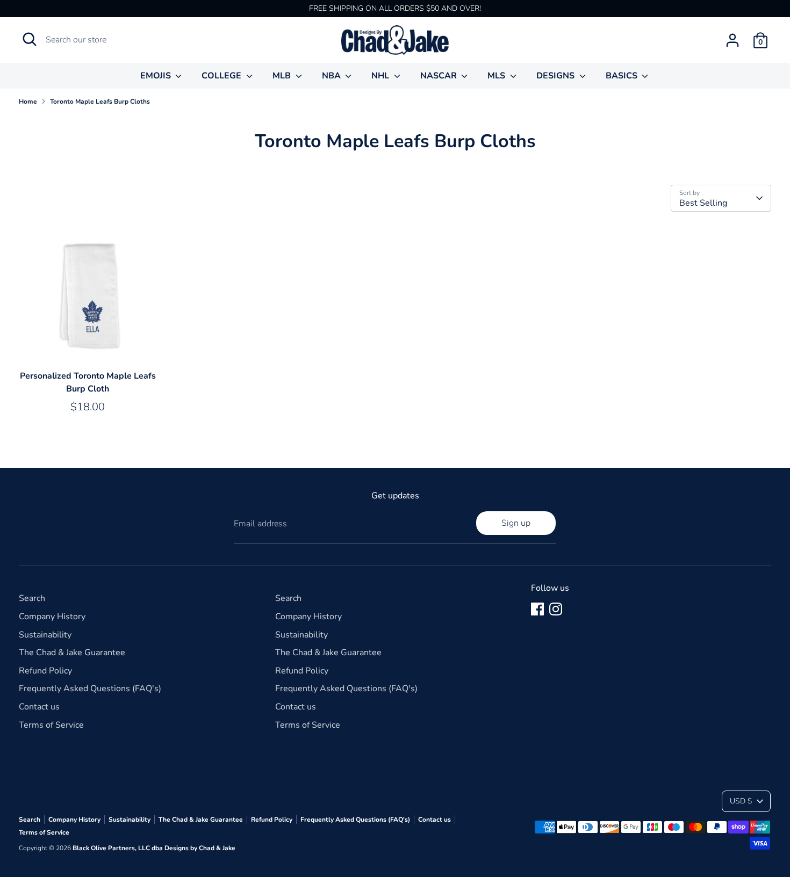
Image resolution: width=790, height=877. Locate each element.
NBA (332, 76)
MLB (282, 76)
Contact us (39, 707)
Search (32, 598)
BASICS (623, 76)
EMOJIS (156, 76)
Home (28, 101)
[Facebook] (537, 609)
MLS (497, 76)
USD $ (741, 801)
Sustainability (45, 635)
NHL (381, 76)
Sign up (515, 523)
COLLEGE (222, 76)
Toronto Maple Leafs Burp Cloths (100, 101)
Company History (52, 616)
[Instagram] (555, 609)
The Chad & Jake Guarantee (72, 652)
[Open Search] (29, 39)
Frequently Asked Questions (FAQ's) (90, 688)
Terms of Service (51, 725)
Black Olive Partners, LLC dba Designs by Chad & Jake (154, 848)
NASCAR (439, 76)
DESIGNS (556, 76)
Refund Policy (45, 671)
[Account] (732, 40)
